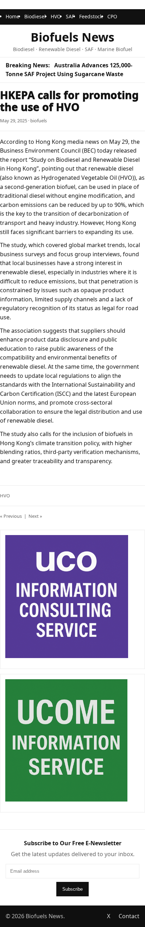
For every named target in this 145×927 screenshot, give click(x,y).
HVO (56, 16)
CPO (112, 16)
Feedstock (90, 16)
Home (12, 16)
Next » (35, 516)
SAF (70, 16)
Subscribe (72, 889)
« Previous (11, 516)
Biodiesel (35, 16)
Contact (129, 916)
